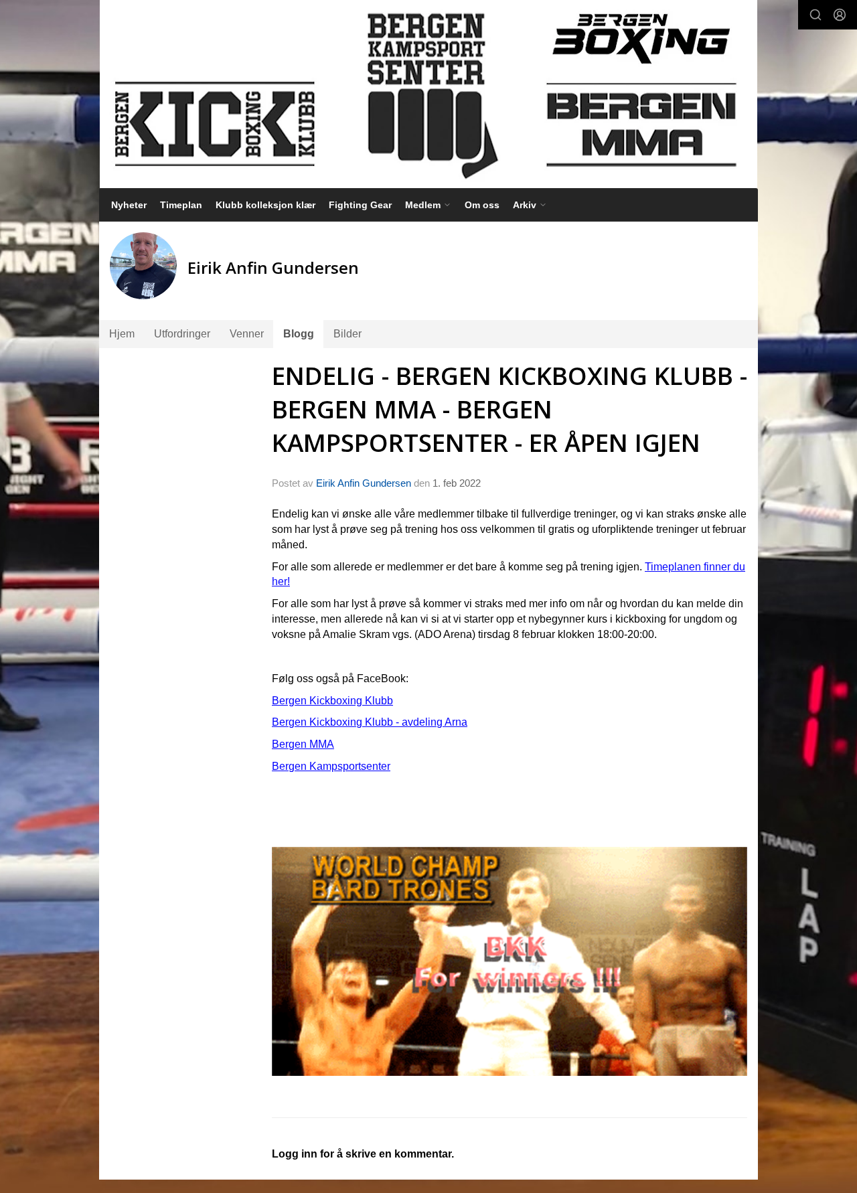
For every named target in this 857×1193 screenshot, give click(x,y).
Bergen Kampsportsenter (331, 766)
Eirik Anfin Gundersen (363, 483)
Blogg (298, 333)
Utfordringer (182, 333)
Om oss (482, 205)
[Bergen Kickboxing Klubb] (428, 94)
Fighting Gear (360, 205)
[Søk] (815, 15)
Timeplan (181, 205)
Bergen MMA (303, 744)
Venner (247, 333)
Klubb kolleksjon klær (265, 205)
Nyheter (129, 205)
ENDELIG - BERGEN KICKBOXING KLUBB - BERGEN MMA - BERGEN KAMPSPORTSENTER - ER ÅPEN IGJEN (509, 409)
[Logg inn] (840, 15)
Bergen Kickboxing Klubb (332, 700)
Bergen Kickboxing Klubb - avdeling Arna (369, 722)
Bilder (347, 333)
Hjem (122, 333)
